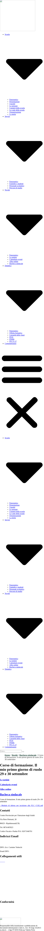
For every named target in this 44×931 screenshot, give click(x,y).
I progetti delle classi (17, 335)
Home (7, 755)
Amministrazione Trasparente (11, 865)
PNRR (11, 339)
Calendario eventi (15, 259)
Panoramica (13, 100)
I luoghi (12, 104)
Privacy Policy (5, 889)
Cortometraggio (10, 343)
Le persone (13, 106)
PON (11, 337)
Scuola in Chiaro (6, 881)
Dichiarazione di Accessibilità (11, 893)
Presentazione (14, 102)
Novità (15, 755)
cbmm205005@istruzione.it (10, 841)
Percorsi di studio (15, 188)
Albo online (13, 261)
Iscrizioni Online (6, 873)
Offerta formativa (15, 333)
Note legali (4, 897)
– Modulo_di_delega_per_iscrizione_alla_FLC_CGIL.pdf (21, 805)
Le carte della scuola (17, 110)
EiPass (2, 869)
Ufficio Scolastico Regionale (10, 877)
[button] (22, 390)
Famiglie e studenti (16, 184)
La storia (12, 114)
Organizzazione (15, 112)
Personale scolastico (16, 186)
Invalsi (2, 885)
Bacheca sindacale (16, 264)
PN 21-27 (13, 341)
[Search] (23, 751)
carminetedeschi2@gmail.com (21, 851)
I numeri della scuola (17, 108)
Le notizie (13, 257)
